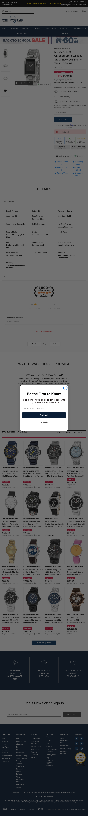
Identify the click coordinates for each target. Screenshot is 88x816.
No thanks (44, 422)
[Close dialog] (65, 388)
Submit (44, 415)
